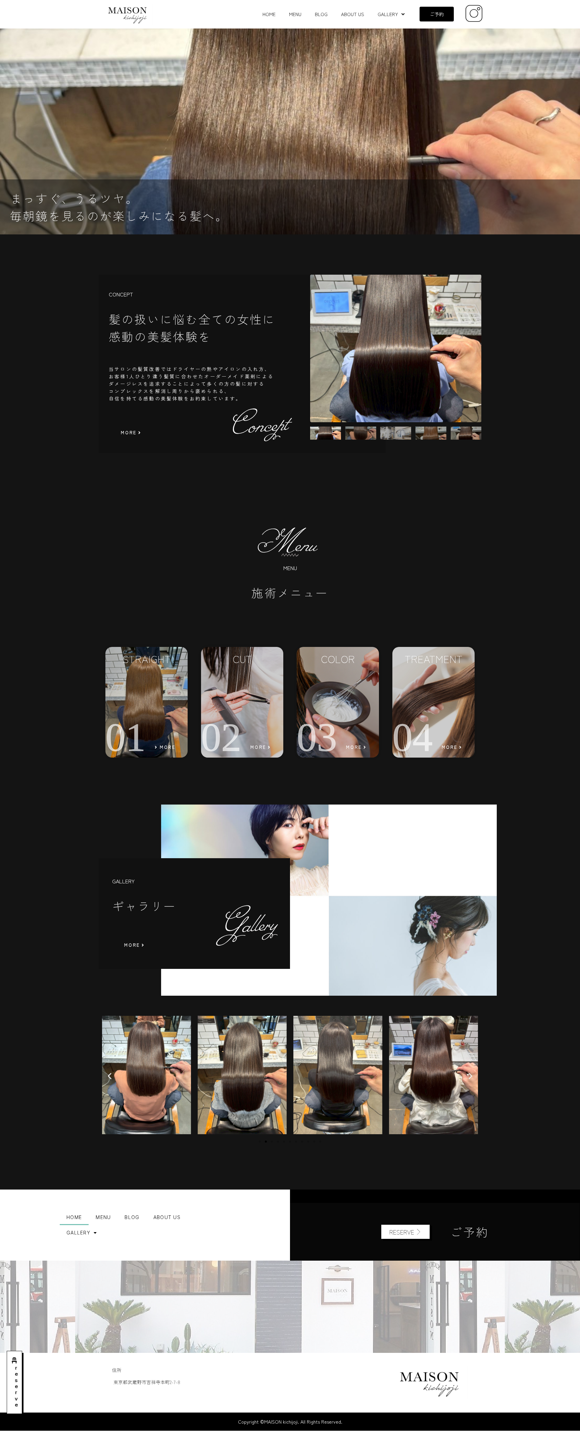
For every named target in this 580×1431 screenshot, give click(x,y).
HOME (269, 14)
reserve (16, 1386)
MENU (295, 14)
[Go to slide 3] (272, 1142)
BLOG (321, 14)
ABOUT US (352, 14)
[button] (109, 1075)
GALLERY (388, 14)
